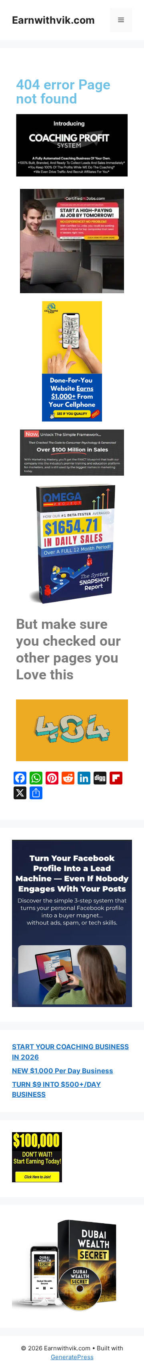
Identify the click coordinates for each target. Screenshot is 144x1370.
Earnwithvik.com (53, 20)
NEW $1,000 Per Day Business (62, 1071)
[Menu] (121, 20)
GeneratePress (72, 1357)
